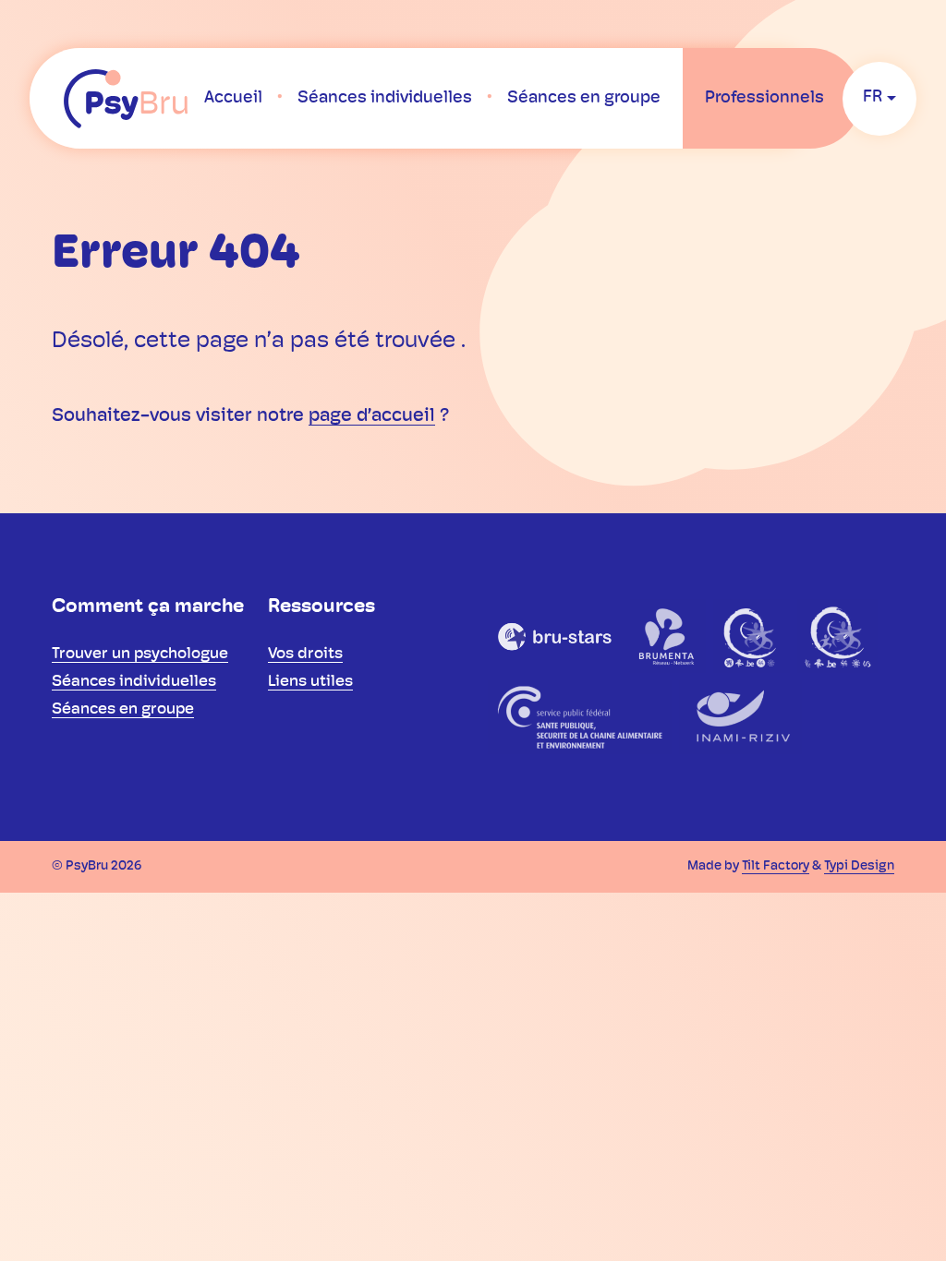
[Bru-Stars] (555, 636)
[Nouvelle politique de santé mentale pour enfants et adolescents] (837, 636)
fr (872, 98)
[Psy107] (752, 636)
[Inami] (740, 717)
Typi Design (859, 866)
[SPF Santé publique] (579, 717)
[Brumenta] (668, 636)
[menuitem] (233, 99)
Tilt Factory (775, 866)
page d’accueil (372, 416)
